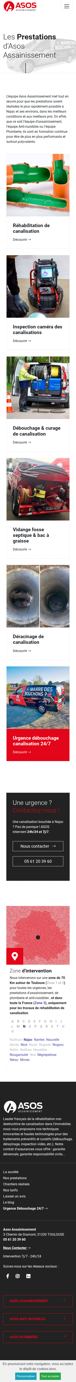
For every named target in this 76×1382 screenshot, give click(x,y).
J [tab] (61, 1021)
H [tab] (51, 1021)
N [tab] (24, 1026)
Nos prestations (15, 1178)
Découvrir (20, 240)
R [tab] (47, 1026)
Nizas (33, 1045)
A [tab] (12, 1021)
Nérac (14, 1060)
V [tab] (12, 1031)
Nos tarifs (10, 1190)
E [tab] (34, 1021)
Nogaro (58, 1045)
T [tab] (58, 1026)
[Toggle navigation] (67, 6)
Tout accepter (50, 1376)
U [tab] (63, 1026)
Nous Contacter (15, 1248)
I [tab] (56, 1021)
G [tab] (45, 1021)
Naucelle (52, 1040)
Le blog (8, 1202)
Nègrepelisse (46, 1055)
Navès (14, 1045)
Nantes (39, 1040)
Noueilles (40, 1050)
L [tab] (12, 1026)
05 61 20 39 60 (38, 861)
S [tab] (52, 1026)
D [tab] (29, 1021)
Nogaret (45, 1045)
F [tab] (40, 1021)
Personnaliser (26, 1376)
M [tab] (18, 1026)
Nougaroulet (19, 1055)
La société (10, 1172)
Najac (28, 1040)
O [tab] (30, 1026)
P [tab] (35, 1026)
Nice (24, 1045)
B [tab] (18, 1021)
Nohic (14, 1050)
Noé (33, 1055)
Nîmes (25, 1060)
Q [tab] (41, 1026)
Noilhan (26, 1050)
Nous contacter (35, 846)
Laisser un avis (14, 1196)
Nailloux (16, 1040)
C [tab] (24, 1021)
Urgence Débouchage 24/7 (24, 1208)
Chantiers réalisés (16, 1184)
